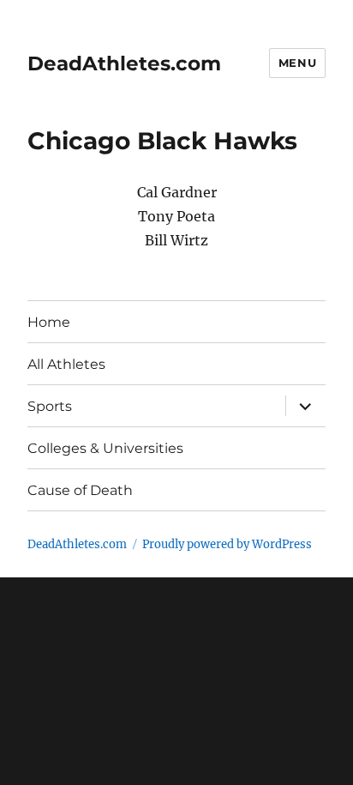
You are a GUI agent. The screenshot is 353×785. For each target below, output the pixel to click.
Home (48, 322)
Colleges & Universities (105, 448)
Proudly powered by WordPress (227, 544)
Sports (49, 406)
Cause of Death (80, 490)
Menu (297, 62)
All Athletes (66, 364)
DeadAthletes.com (124, 63)
